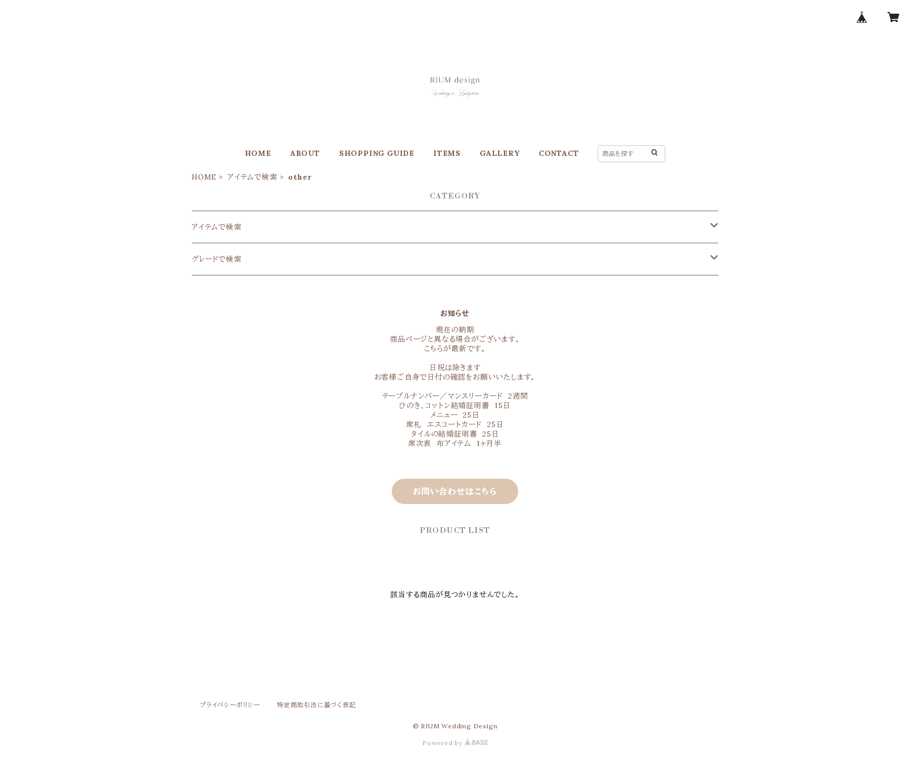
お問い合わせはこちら (455, 491)
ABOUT (305, 153)
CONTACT (559, 153)
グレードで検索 (219, 259)
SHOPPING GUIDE (376, 153)
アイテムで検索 (253, 177)
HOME (258, 153)
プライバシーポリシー (230, 705)
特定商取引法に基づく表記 (316, 705)
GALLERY (500, 153)
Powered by (443, 743)
